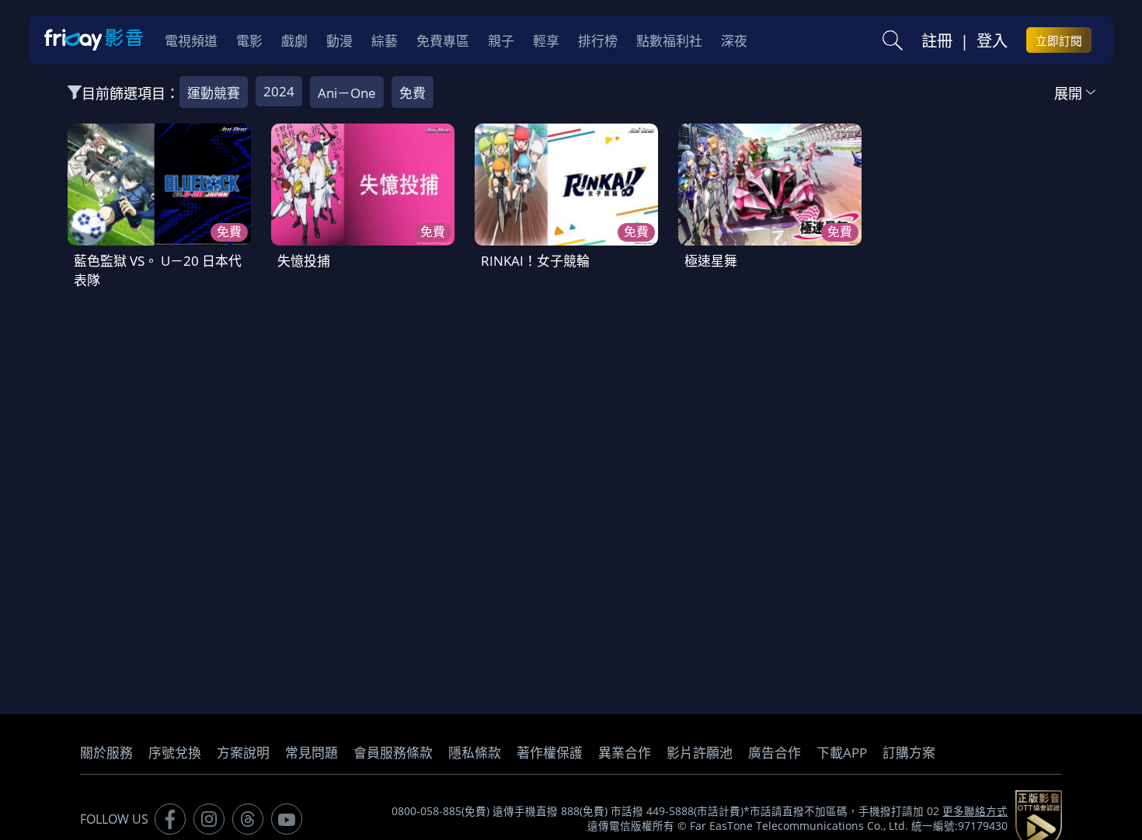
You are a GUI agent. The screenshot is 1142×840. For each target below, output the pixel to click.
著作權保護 (550, 753)
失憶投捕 (303, 261)
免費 (412, 93)
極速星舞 (710, 261)
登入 (992, 40)
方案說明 (243, 753)
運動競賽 (213, 93)
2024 (278, 91)
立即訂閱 (1059, 40)
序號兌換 (174, 753)
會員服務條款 (393, 753)
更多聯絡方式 (975, 811)
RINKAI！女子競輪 (535, 261)
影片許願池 (700, 753)
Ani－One (347, 93)
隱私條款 (474, 753)
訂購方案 (909, 753)
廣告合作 (774, 753)
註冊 (936, 40)
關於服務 (106, 753)
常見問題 (311, 753)
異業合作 (624, 753)
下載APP (841, 753)
